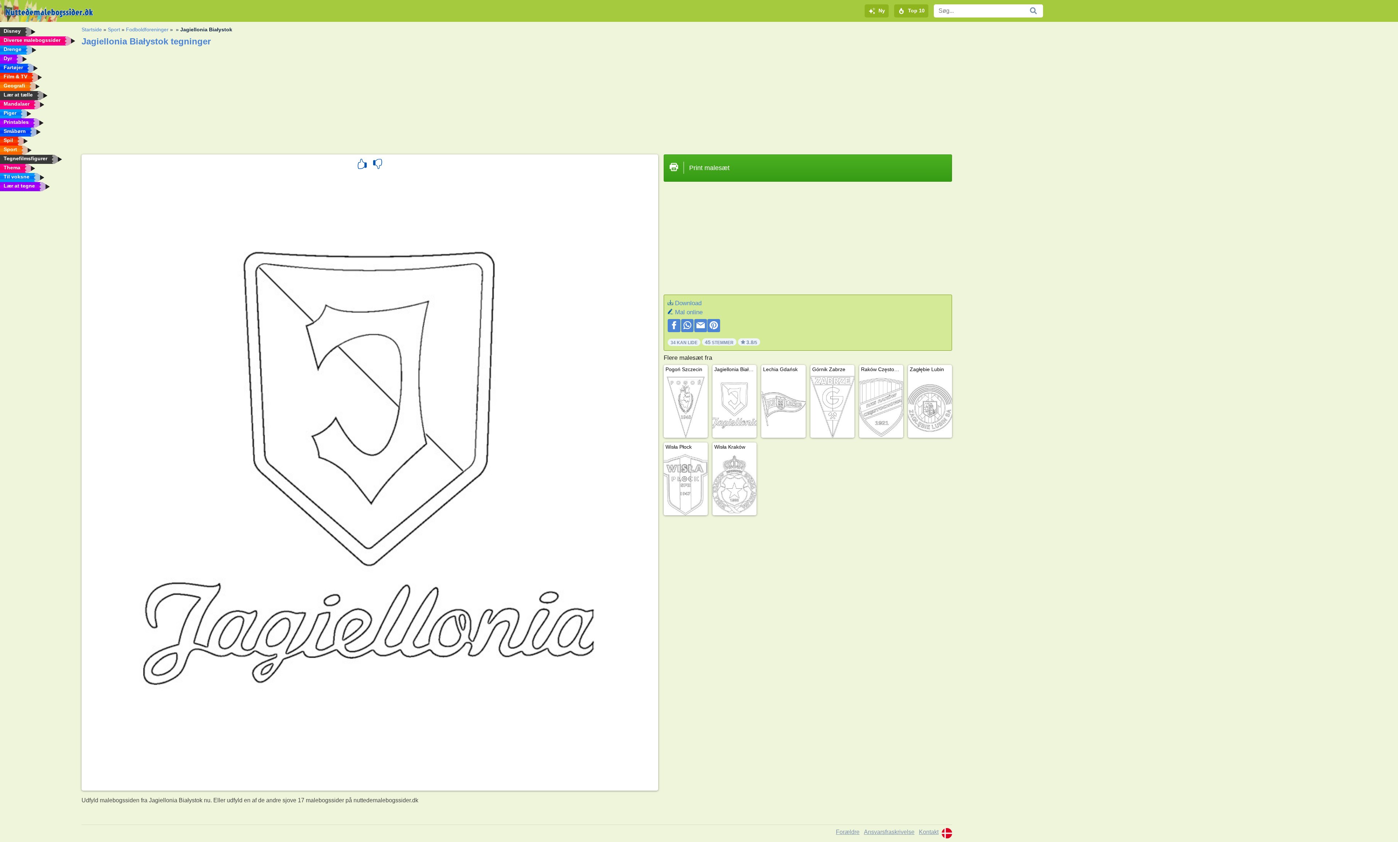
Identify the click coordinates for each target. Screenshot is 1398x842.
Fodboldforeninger (147, 29)
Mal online (689, 312)
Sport (114, 29)
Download (688, 303)
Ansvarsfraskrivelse (889, 832)
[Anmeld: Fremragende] (362, 165)
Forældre (848, 832)
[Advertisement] (300, 98)
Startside (92, 29)
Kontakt (929, 832)
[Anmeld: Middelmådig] (377, 165)
